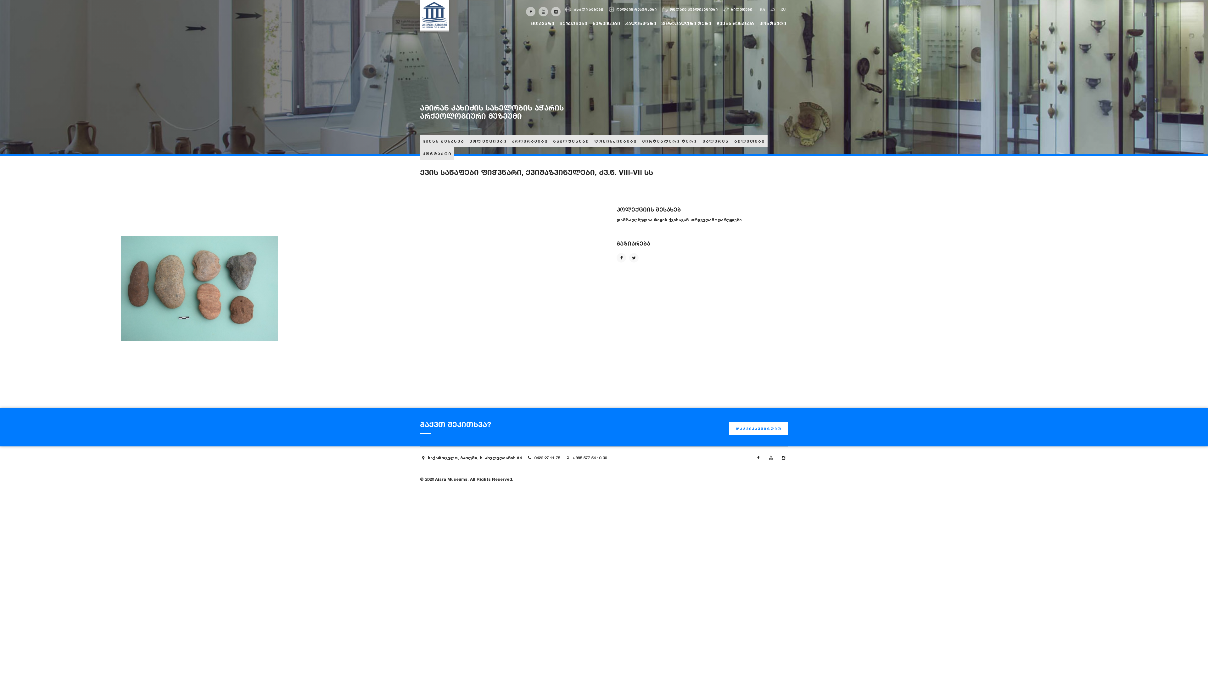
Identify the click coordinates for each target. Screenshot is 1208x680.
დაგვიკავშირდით (758, 429)
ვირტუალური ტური (686, 23)
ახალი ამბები (588, 9)
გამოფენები (571, 141)
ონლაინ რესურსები (636, 9)
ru (783, 9)
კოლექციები (488, 141)
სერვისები (606, 23)
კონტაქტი (772, 23)
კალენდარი (640, 23)
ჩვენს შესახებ (735, 23)
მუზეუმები (573, 23)
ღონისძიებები (615, 141)
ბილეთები (741, 9)
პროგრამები (530, 141)
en (772, 9)
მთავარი (542, 23)
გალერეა (715, 141)
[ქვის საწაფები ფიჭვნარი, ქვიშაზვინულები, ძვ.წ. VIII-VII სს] (199, 288)
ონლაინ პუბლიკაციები (694, 9)
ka (762, 9)
